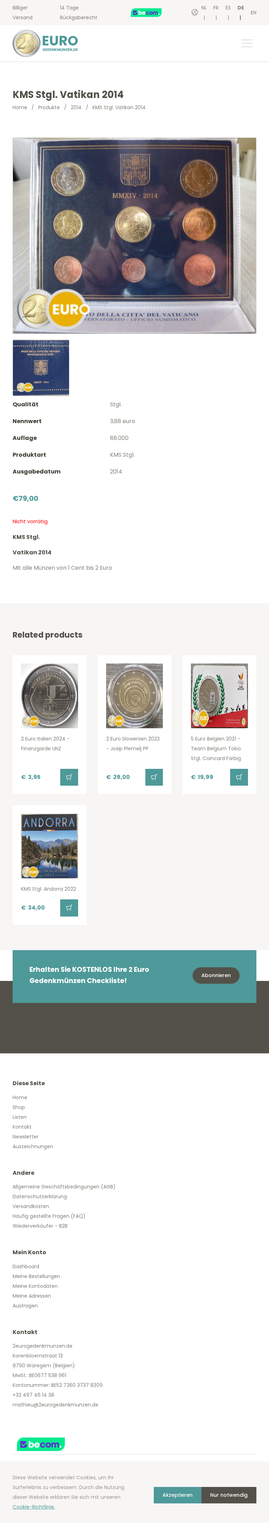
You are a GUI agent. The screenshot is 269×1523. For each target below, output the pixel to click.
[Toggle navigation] (246, 43)
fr (216, 7)
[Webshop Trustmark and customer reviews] (153, 12)
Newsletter (26, 1136)
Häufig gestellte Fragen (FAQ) (49, 1216)
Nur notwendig (229, 1495)
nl (204, 7)
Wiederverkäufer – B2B (40, 1225)
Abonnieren (216, 975)
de (240, 7)
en (253, 12)
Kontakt (22, 1126)
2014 (76, 107)
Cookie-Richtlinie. (34, 1506)
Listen (20, 1117)
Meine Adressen (32, 1295)
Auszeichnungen (33, 1146)
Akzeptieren (178, 1495)
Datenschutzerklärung (40, 1196)
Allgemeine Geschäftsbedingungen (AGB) (64, 1186)
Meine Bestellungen (36, 1276)
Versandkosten (31, 1206)
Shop (19, 1107)
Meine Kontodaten (35, 1286)
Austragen (25, 1305)
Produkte (49, 107)
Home (20, 107)
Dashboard (26, 1266)
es (228, 7)
